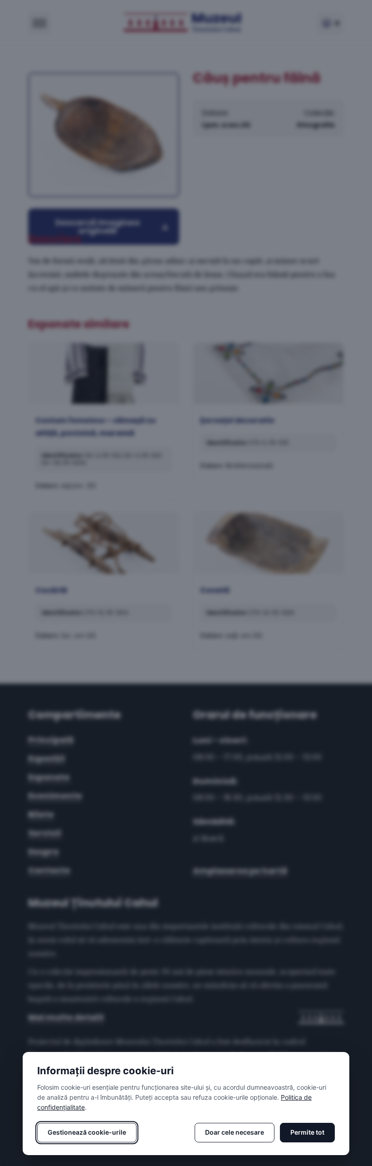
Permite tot (307, 1132)
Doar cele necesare (234, 1132)
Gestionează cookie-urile (87, 1132)
